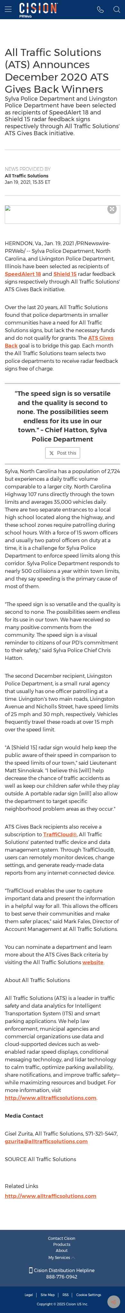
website (93, 962)
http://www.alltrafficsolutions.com (50, 1098)
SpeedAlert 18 (23, 274)
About (62, 1250)
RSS (66, 1295)
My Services (59, 1257)
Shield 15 (65, 274)
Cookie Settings (88, 1295)
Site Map (48, 1295)
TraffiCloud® (60, 835)
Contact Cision (61, 1238)
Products (62, 1244)
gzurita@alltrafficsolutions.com (46, 1141)
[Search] (117, 9)
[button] (62, 208)
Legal (29, 1295)
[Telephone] (100, 9)
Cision (71, 1304)
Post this (66, 453)
